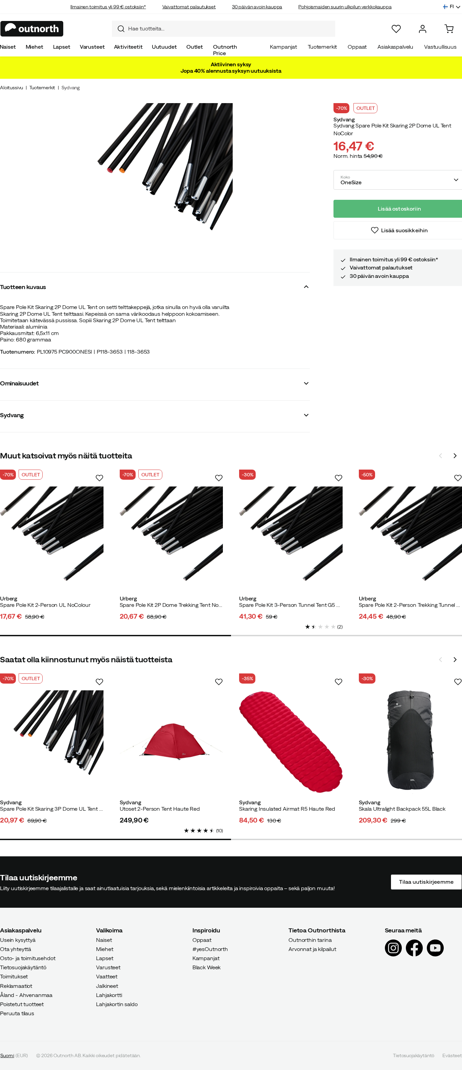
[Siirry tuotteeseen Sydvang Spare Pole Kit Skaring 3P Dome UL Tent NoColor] (51, 742)
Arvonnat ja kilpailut (312, 949)
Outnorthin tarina (309, 939)
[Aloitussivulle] (32, 29)
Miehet (34, 47)
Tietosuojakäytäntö (23, 967)
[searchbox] (230, 28)
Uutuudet (164, 47)
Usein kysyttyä (18, 939)
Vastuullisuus (440, 47)
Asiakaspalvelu (395, 47)
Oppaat (357, 47)
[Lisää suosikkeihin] (99, 478)
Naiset (104, 939)
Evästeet (452, 1055)
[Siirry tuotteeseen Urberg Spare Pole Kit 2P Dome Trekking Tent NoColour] (171, 538)
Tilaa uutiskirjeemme (426, 882)
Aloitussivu (11, 87)
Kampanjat (283, 47)
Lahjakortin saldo (116, 1004)
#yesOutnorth (210, 949)
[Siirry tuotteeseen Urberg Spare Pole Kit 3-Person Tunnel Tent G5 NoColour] (291, 538)
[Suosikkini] (396, 29)
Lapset (61, 47)
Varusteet (92, 47)
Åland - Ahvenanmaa (26, 995)
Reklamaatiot (16, 985)
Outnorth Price (225, 50)
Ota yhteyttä (15, 949)
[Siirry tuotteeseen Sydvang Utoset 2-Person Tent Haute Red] (171, 742)
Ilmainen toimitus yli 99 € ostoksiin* (108, 6)
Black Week (206, 967)
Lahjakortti (109, 995)
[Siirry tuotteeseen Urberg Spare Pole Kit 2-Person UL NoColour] (51, 538)
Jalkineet (107, 985)
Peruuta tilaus (17, 1013)
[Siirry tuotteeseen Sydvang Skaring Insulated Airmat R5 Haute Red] (291, 742)
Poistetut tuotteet (22, 1004)
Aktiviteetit (128, 47)
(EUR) (14, 1055)
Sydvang (71, 87)
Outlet (194, 47)
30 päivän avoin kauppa (257, 6)
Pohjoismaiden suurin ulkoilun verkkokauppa (344, 6)
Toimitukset (14, 976)
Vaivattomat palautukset (189, 6)
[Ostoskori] (449, 29)
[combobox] (223, 29)
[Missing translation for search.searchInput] (118, 28)
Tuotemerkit (322, 47)
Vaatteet (106, 976)
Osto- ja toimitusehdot (27, 958)
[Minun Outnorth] (422, 29)
